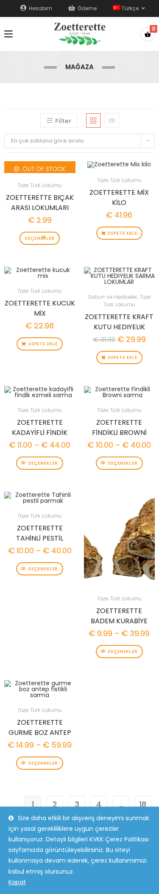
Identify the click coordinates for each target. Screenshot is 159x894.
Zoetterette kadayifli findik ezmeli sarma (39, 426)
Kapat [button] (17, 882)
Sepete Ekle (122, 233)
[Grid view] (93, 120)
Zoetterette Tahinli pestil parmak (39, 532)
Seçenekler (40, 238)
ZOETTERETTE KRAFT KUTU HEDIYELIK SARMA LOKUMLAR (119, 321)
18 (142, 804)
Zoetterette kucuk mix (40, 307)
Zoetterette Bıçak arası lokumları (40, 201)
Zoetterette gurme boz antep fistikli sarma (39, 726)
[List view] (112, 120)
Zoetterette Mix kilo (119, 196)
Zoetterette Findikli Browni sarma (119, 426)
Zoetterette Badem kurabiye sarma (119, 615)
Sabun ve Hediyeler (112, 296)
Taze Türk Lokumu (39, 185)
